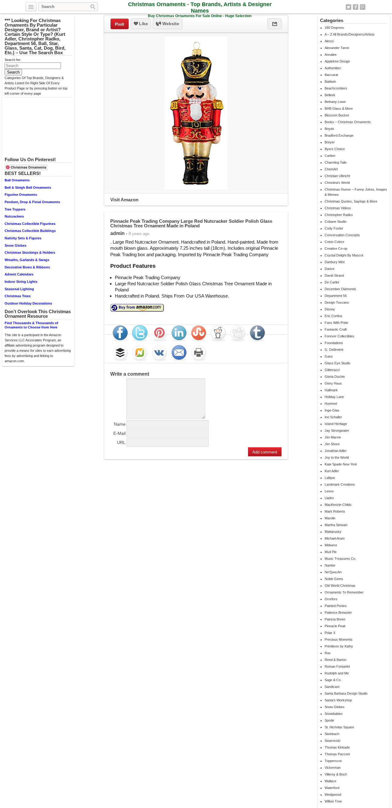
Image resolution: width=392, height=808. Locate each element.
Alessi (329, 41)
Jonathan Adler (336, 451)
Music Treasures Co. (340, 558)
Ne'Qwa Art (333, 572)
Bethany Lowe (335, 102)
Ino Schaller (333, 417)
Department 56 (336, 296)
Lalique (330, 478)
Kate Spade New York (341, 464)
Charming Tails (336, 162)
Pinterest (363, 7)
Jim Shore (332, 444)
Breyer (330, 142)
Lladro (329, 498)
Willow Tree (333, 801)
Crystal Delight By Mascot (344, 255)
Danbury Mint (335, 262)
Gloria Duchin (335, 376)
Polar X (330, 633)
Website (170, 23)
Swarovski (332, 740)
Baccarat (331, 75)
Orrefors (331, 599)
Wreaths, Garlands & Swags (27, 260)
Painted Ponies (336, 606)
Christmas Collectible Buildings (30, 231)
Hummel (331, 403)
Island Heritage (336, 424)
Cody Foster (334, 228)
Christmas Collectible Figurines (30, 224)
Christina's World (337, 182)
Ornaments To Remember (344, 592)
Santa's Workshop (338, 700)
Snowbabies (334, 713)
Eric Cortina (333, 316)
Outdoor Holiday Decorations (28, 303)
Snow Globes (15, 245)
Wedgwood (333, 794)
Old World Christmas (340, 585)
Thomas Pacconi (337, 754)
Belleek (330, 95)
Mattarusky (333, 531)
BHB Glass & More (339, 108)
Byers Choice (335, 149)
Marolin (330, 518)
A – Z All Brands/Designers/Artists (350, 34)
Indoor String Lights (21, 281)
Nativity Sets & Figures (23, 238)
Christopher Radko (339, 215)
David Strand (334, 275)
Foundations (334, 343)
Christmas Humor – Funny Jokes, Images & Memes (356, 192)
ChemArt (331, 169)
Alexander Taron (337, 48)
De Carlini (332, 282)
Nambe (330, 565)
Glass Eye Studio (337, 363)
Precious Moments (338, 639)
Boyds (329, 129)
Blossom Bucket (337, 115)
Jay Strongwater (337, 430)
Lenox (329, 491)
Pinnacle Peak (335, 626)
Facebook (355, 7)
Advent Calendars (19, 274)
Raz (328, 653)
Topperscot (333, 761)
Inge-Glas (332, 410)
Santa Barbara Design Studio (346, 693)
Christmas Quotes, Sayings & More (351, 201)
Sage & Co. (333, 680)
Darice (329, 269)
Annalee (331, 54)
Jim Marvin (333, 437)
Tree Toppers (15, 209)
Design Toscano (337, 302)
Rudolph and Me (337, 673)
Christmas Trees (18, 296)
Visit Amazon (124, 199)
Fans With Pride (336, 322)
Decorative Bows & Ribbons (27, 267)
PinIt (119, 24)
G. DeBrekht (334, 349)
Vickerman (333, 767)
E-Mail (119, 433)
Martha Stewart (336, 525)
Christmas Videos (338, 208)
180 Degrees (334, 27)
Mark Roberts (335, 511)
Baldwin (330, 81)
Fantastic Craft (336, 329)
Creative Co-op (336, 248)
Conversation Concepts (342, 235)
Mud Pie (331, 552)
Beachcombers (336, 88)
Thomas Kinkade (337, 747)
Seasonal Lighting (19, 289)
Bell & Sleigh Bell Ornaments (28, 187)
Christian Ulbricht (337, 176)
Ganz (329, 356)
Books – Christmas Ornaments (348, 122)
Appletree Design (337, 61)
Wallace (330, 781)
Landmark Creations (340, 484)
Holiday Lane (334, 397)
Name (120, 424)
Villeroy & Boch (336, 774)
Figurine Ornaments (21, 194)
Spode (329, 720)
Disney (330, 309)
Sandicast (332, 687)
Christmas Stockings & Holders (30, 252)
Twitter (348, 7)
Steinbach (332, 734)
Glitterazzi (332, 370)
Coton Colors (334, 242)
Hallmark (331, 390)
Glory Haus (333, 383)
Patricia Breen (335, 619)
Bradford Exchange (339, 135)
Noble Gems (334, 579)
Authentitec (333, 68)
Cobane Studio (335, 221)
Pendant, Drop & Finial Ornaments (32, 202)
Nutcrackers (14, 216)
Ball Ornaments (17, 180)
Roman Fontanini (337, 666)
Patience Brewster (338, 612)
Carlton (330, 155)
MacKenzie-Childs (338, 504)
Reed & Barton (335, 660)
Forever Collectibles (339, 336)
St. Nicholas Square (339, 727)
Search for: (13, 60)
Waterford (332, 788)
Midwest (331, 545)
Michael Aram (335, 538)
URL (121, 442)
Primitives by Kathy (339, 646)
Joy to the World (337, 457)
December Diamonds (340, 289)
